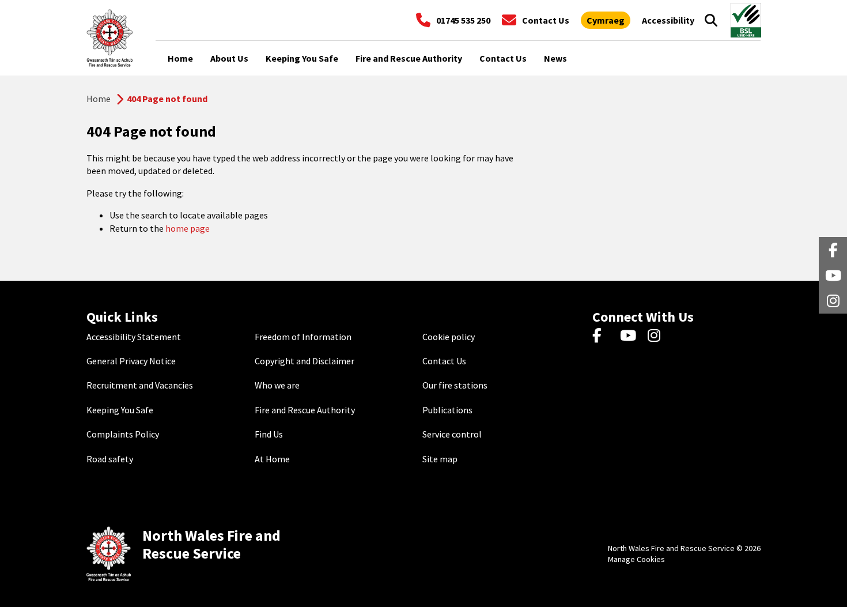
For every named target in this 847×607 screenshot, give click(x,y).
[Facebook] (602, 336)
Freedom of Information (303, 336)
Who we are (277, 385)
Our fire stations (454, 385)
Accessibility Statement (133, 336)
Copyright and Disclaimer (304, 361)
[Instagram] (658, 336)
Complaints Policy (122, 434)
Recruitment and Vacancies (139, 385)
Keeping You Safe (119, 410)
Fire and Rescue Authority (305, 410)
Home (98, 98)
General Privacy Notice (131, 361)
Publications (447, 410)
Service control (452, 434)
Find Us (269, 434)
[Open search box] (711, 20)
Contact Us (444, 361)
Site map (439, 459)
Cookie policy (448, 336)
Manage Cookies (636, 559)
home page (187, 228)
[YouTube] (630, 336)
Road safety (109, 459)
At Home (272, 459)
